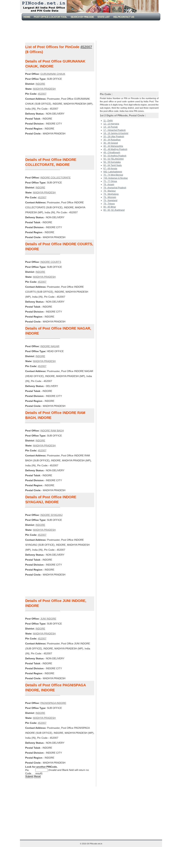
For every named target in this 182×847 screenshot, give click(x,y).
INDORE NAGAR (49, 346)
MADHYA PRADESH (44, 88)
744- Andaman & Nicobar (115, 178)
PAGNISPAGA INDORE (53, 703)
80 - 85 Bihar (109, 207)
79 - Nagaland (110, 200)
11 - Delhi (108, 120)
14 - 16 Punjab (110, 127)
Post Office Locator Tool (50, 16)
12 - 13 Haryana (111, 124)
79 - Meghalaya (111, 194)
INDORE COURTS (50, 261)
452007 (86, 47)
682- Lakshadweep (112, 171)
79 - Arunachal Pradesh (114, 187)
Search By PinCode (82, 16)
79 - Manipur (109, 191)
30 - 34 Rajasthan (112, 140)
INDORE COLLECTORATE (55, 177)
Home (26, 16)
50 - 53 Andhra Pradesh (114, 155)
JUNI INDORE (48, 618)
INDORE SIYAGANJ (51, 515)
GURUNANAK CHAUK (52, 73)
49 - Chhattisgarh (111, 152)
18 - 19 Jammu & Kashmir (115, 133)
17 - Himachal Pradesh (114, 130)
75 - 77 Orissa (110, 181)
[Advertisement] (91, 30)
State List (103, 16)
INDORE (40, 83)
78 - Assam (108, 184)
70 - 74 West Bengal (113, 175)
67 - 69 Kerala (110, 168)
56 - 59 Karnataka (112, 162)
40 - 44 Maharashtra (113, 146)
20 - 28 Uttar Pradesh (113, 136)
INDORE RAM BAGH (52, 430)
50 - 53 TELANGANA (113, 159)
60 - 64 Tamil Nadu (112, 165)
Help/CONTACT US (123, 16)
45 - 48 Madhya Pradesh (115, 149)
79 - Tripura (109, 203)
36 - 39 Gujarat (110, 143)
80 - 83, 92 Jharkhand (114, 210)
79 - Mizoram (109, 197)
